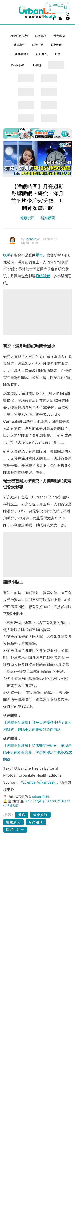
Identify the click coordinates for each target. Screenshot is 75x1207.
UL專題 (36, 65)
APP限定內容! (19, 35)
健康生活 (37, 44)
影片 (57, 54)
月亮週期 (36, 822)
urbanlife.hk (41, 797)
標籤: (8, 815)
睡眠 (21, 815)
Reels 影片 (18, 65)
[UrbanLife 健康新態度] (37, 12)
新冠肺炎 (41, 54)
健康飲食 (56, 44)
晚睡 (6, 255)
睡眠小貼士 (15, 830)
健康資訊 (40, 35)
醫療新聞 (47, 218)
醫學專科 (19, 44)
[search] (68, 14)
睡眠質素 (43, 276)
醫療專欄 (59, 35)
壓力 (39, 255)
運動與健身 (22, 54)
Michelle (31, 239)
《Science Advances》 (38, 782)
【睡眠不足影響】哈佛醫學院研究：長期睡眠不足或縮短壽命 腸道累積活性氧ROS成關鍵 (37, 752)
